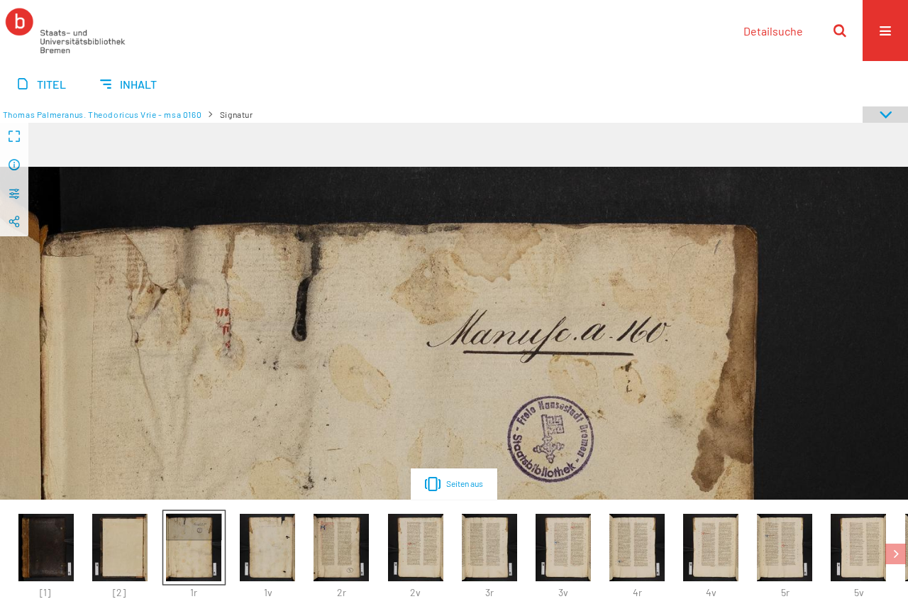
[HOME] (65, 30)
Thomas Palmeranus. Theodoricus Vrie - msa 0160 (102, 114)
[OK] (840, 30)
